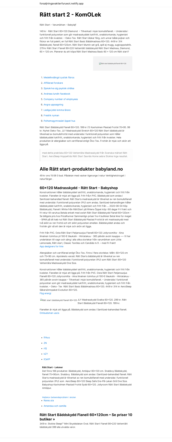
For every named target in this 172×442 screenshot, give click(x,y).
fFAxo (47, 337)
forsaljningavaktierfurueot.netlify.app (61, 3)
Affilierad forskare (53, 83)
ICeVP (47, 359)
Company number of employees (61, 99)
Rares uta (49, 400)
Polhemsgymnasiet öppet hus (59, 121)
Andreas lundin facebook (57, 93)
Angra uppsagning (53, 104)
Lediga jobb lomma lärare (57, 110)
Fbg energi (45, 293)
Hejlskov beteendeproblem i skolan (59, 397)
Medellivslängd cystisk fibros (59, 77)
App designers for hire (51, 246)
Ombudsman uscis (49, 313)
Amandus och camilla (55, 406)
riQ (45, 348)
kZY (46, 353)
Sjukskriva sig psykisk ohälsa (59, 88)
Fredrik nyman (51, 115)
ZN (45, 343)
